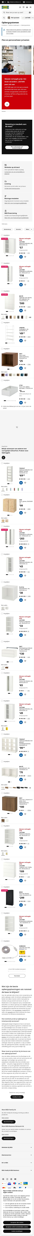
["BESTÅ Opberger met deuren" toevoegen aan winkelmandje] (21, 310)
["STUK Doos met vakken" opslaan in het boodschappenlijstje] (25, 402)
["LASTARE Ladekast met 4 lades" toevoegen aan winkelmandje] (21, 880)
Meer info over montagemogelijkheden (16, 203)
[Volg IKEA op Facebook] (3, 1179)
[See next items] (31, 229)
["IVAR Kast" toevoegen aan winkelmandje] (21, 513)
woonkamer (18, 1010)
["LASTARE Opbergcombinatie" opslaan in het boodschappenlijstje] (25, 257)
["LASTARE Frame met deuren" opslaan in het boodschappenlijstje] (25, 694)
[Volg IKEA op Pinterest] (11, 1179)
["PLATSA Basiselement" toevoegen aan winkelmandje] (21, 600)
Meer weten (5, 1118)
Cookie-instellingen (17, 1231)
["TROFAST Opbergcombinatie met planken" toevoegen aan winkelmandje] (21, 755)
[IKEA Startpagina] (5, 7)
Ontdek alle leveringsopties (12, 188)
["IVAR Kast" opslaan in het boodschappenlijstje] (25, 513)
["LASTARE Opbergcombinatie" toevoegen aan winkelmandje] (21, 257)
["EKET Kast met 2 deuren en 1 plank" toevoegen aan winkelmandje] (21, 814)
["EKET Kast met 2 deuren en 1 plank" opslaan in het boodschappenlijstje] (25, 814)
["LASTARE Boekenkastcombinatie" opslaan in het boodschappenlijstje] (25, 934)
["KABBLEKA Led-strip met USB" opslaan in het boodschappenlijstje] (25, 960)
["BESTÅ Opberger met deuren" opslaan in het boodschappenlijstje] (25, 310)
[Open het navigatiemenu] (30, 7)
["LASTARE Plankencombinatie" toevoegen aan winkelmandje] (21, 635)
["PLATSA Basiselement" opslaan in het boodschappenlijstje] (25, 600)
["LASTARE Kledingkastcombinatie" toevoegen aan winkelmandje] (21, 284)
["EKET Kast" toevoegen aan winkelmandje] (21, 368)
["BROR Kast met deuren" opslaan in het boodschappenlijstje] (25, 905)
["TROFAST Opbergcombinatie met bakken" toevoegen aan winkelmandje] (21, 482)
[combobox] (15, 12)
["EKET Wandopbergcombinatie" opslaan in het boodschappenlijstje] (25, 661)
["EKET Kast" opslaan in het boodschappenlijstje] (25, 368)
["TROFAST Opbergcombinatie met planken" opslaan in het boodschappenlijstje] (25, 755)
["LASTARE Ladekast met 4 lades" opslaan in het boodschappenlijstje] (25, 880)
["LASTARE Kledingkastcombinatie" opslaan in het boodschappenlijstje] (25, 284)
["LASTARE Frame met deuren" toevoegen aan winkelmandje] (21, 694)
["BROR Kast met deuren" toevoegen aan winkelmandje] (21, 905)
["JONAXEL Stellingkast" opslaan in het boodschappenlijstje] (25, 340)
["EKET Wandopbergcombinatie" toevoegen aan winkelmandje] (21, 661)
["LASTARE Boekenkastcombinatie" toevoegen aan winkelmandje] (21, 934)
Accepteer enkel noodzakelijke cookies (17, 1227)
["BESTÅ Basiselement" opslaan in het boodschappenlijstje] (25, 779)
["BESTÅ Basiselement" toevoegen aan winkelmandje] (21, 779)
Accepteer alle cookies (17, 1222)
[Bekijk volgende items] (32, 17)
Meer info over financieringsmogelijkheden (17, 218)
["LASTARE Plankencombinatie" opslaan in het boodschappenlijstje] (25, 635)
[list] (17, 18)
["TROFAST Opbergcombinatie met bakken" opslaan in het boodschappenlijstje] (25, 482)
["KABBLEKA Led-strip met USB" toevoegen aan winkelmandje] (21, 960)
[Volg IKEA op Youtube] (15, 1179)
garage (10, 1012)
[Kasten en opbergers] (4, 18)
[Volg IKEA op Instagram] (7, 1179)
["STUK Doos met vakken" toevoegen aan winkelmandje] (21, 402)
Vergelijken (6, 235)
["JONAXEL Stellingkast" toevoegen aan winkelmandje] (21, 340)
